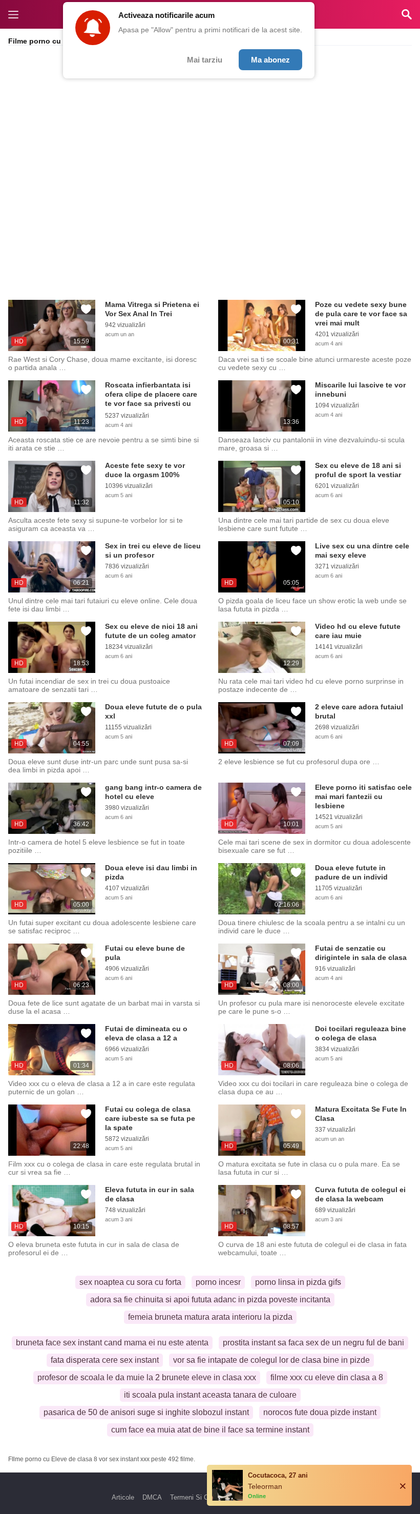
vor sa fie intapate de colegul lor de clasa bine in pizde (271, 1360)
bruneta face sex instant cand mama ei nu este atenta (112, 1342)
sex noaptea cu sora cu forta (130, 1282)
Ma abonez (270, 59)
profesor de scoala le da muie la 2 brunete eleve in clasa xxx (146, 1377)
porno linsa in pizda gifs (298, 1282)
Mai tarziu (204, 59)
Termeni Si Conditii (198, 1497)
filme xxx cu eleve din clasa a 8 (326, 1377)
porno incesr (218, 1282)
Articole (123, 1497)
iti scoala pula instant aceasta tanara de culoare (210, 1394)
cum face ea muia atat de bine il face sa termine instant (210, 1429)
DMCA (152, 1497)
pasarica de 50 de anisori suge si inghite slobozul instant (146, 1412)
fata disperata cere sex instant (105, 1360)
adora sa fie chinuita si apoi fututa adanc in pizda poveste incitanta (210, 1299)
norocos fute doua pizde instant (319, 1412)
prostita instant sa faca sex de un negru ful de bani (313, 1342)
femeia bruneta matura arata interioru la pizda (210, 1317)
